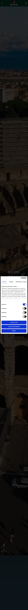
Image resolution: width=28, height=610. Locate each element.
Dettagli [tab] (11, 281)
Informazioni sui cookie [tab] (21, 281)
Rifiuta (14, 330)
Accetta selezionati (14, 326)
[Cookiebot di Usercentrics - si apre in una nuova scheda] (21, 278)
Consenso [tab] (4, 281)
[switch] (25, 308)
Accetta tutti (14, 322)
